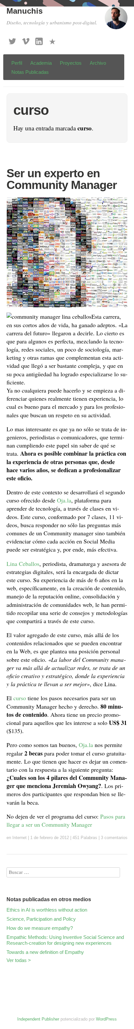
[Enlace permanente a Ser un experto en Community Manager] (67, 308)
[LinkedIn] (39, 39)
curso (19, 698)
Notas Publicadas (30, 72)
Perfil (16, 63)
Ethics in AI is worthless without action (47, 910)
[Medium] (52, 39)
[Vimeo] (26, 39)
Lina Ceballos (23, 564)
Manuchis (25, 11)
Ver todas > (19, 960)
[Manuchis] (116, 21)
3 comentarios (114, 837)
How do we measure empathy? (40, 928)
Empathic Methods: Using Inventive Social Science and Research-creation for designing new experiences (65, 940)
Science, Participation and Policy (41, 919)
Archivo (98, 63)
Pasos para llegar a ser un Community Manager (66, 820)
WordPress (106, 1019)
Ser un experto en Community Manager (62, 179)
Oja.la (64, 500)
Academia (41, 63)
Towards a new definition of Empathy (45, 952)
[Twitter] (12, 39)
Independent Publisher (38, 1019)
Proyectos (71, 63)
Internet (19, 837)
